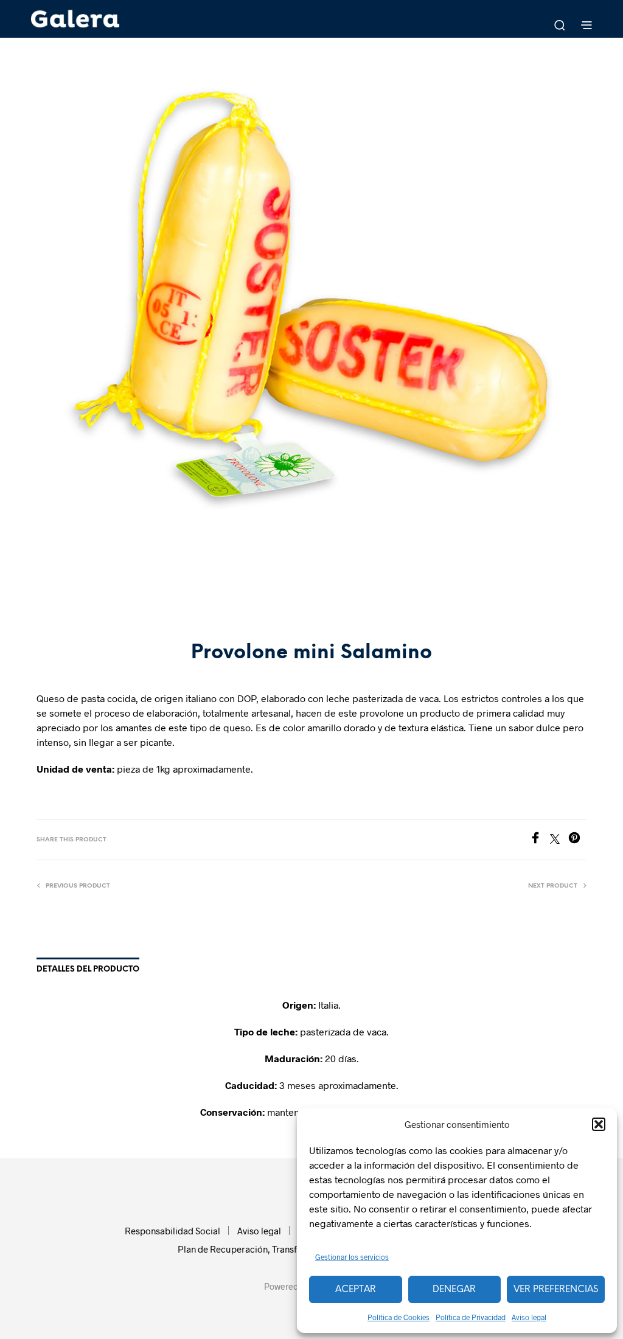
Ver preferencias (555, 1290)
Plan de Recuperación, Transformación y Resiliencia (283, 1248)
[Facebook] (539, 840)
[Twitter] (559, 840)
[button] (599, 1124)
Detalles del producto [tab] (88, 969)
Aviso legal (529, 1317)
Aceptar (355, 1290)
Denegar (454, 1290)
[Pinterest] (577, 840)
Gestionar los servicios (352, 1257)
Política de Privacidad (471, 1317)
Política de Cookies (398, 1317)
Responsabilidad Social (172, 1230)
